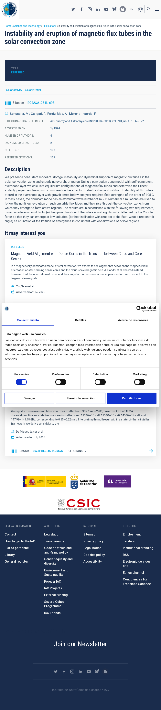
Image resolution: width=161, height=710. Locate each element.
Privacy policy (93, 541)
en (131, 9)
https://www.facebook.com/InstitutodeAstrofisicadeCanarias (81, 9)
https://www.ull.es (118, 481)
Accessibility (92, 561)
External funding (56, 595)
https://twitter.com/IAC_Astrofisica (73, 9)
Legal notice (92, 548)
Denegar (29, 398)
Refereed (17, 72)
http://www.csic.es (78, 504)
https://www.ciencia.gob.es (44, 481)
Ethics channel (133, 573)
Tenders (129, 541)
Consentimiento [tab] (28, 320)
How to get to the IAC (20, 541)
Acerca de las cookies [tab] (133, 320)
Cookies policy (94, 555)
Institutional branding (138, 548)
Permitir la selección (80, 398)
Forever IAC (52, 581)
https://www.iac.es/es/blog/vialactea (123, 9)
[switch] (60, 382)
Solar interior (33, 89)
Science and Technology (27, 25)
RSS (126, 555)
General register (16, 561)
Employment (132, 534)
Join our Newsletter (80, 644)
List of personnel (17, 548)
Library (10, 555)
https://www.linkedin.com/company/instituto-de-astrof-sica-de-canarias (98, 9)
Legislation (52, 534)
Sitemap (89, 534)
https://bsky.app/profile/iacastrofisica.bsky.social (114, 9)
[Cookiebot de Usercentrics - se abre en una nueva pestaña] (139, 309)
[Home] (9, 9)
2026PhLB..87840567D (48, 450)
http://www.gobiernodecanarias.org (84, 481)
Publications (50, 25)
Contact (10, 534)
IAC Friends (52, 613)
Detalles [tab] (80, 320)
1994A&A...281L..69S (40, 103)
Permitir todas (131, 398)
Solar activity (14, 89)
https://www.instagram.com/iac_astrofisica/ (90, 9)
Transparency (54, 541)
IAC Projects (53, 588)
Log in (140, 9)
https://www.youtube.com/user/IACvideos (106, 9)
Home (8, 25)
